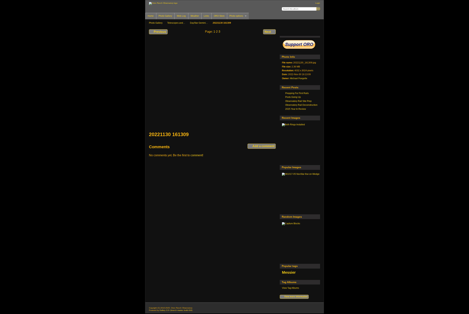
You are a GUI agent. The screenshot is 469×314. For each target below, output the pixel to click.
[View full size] (212, 83)
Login (317, 3)
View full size (284, 31)
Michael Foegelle (298, 78)
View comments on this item (292, 31)
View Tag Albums (290, 288)
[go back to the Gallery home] (163, 3)
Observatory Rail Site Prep (298, 101)
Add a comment (263, 146)
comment (196, 155)
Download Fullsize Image (300, 31)
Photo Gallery (165, 16)
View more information (296, 296)
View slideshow (315, 31)
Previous (160, 31)
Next (268, 31)
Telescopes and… (176, 23)
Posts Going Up (293, 97)
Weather (195, 16)
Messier (289, 272)
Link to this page (307, 31)
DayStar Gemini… (199, 23)
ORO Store (219, 16)
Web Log (181, 16)
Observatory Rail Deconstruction (301, 105)
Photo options (236, 16)
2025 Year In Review (295, 109)
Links (206, 16)
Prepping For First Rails (297, 93)
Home (151, 16)
